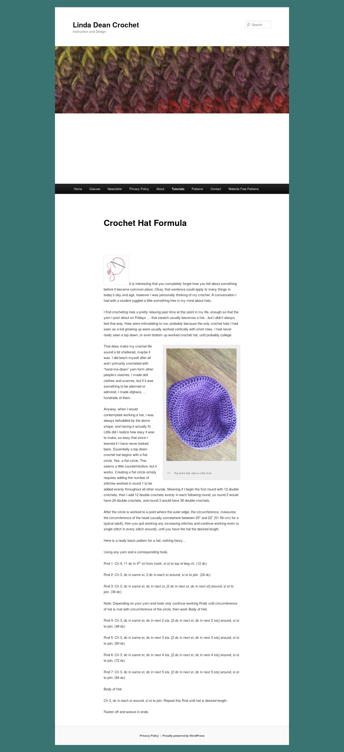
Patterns (197, 189)
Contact (216, 189)
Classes (94, 189)
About (160, 189)
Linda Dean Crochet (106, 24)
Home (78, 189)
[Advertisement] (172, 148)
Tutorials (178, 189)
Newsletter (115, 189)
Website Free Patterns (243, 189)
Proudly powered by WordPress (183, 735)
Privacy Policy (139, 189)
